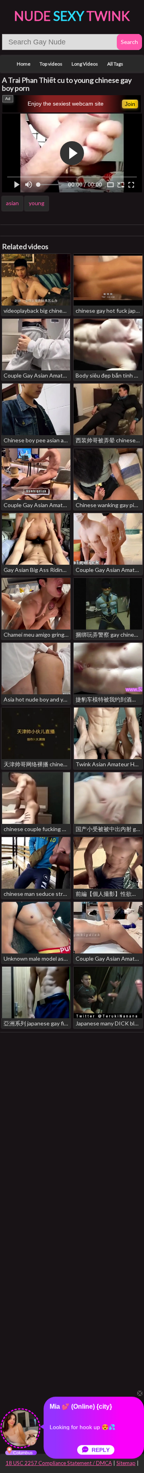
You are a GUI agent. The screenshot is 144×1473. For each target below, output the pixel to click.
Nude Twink (72, 16)
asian (12, 203)
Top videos (51, 64)
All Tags (115, 64)
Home (23, 64)
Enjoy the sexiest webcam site (66, 103)
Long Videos (85, 64)
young (36, 203)
